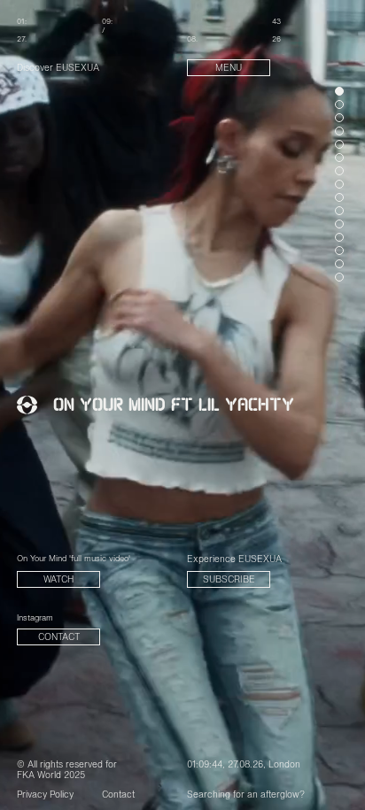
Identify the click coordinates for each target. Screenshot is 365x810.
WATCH (58, 580)
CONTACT (59, 638)
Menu (228, 68)
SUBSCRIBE (229, 580)
